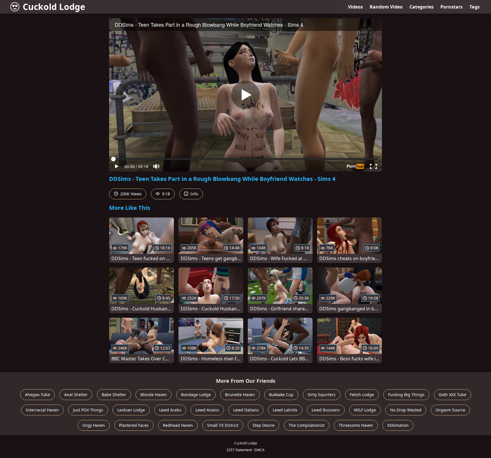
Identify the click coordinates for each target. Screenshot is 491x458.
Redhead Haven (178, 425)
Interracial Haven (42, 410)
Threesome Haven (356, 425)
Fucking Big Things (406, 394)
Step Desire (263, 425)
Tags (474, 7)
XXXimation (398, 425)
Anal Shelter (76, 394)
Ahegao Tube (37, 394)
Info (193, 193)
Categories (421, 7)
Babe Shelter (114, 394)
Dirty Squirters (322, 394)
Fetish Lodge (362, 394)
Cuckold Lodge (54, 6)
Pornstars (451, 7)
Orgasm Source (450, 410)
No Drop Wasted (405, 410)
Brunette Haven (240, 394)
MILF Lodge (365, 410)
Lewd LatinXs (285, 410)
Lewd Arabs (170, 410)
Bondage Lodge (196, 394)
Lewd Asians (207, 410)
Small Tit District (222, 425)
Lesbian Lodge (131, 410)
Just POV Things (88, 410)
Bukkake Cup (281, 394)
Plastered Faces (134, 425)
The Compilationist (306, 425)
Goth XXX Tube (452, 394)
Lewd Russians (326, 410)
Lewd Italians (246, 410)
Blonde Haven (153, 394)
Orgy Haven (93, 425)
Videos (355, 7)
